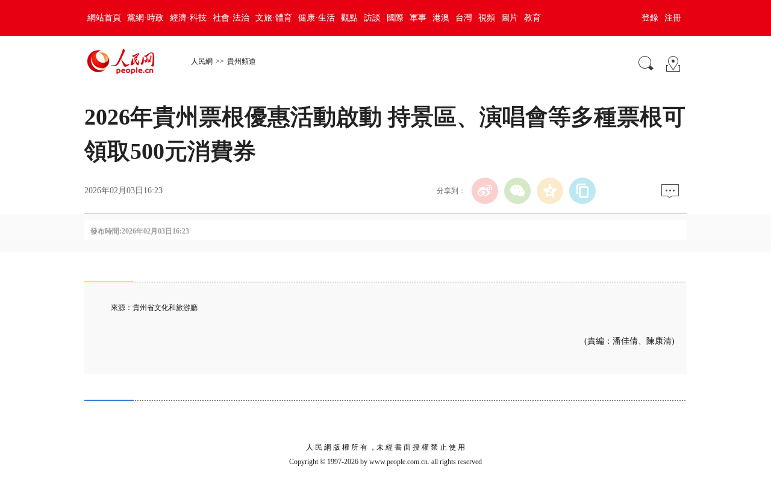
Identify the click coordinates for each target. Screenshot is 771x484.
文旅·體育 (273, 17)
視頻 (486, 17)
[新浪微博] (485, 191)
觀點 (349, 17)
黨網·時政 (145, 17)
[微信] (517, 191)
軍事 (418, 17)
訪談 (372, 17)
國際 (395, 17)
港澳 (440, 17)
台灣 (463, 17)
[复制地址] (582, 191)
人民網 (202, 61)
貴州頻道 (241, 61)
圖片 (509, 17)
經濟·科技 (188, 17)
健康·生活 (316, 17)
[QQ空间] (550, 191)
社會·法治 (231, 17)
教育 (532, 17)
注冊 (672, 17)
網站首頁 (104, 17)
